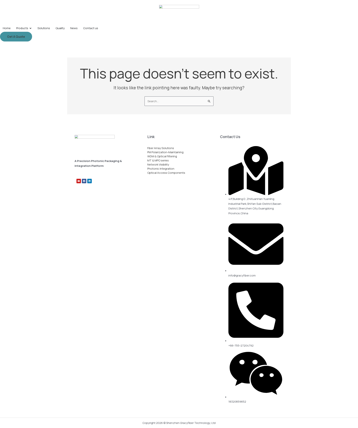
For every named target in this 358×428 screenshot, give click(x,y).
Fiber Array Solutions (160, 148)
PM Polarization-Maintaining (165, 152)
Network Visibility (158, 164)
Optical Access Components (166, 173)
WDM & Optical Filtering (162, 156)
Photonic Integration (160, 169)
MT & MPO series (158, 160)
